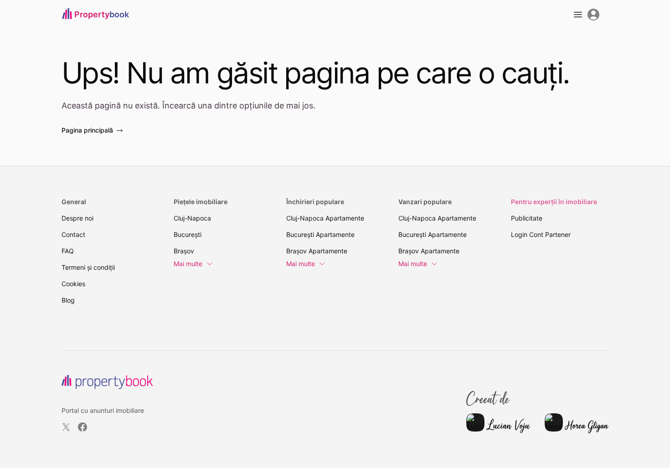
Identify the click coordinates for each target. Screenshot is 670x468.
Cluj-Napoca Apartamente (325, 218)
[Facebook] (82, 427)
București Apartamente (320, 234)
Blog (68, 300)
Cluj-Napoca (192, 218)
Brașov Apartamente (316, 251)
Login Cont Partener (541, 234)
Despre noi (77, 218)
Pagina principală (87, 130)
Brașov (184, 251)
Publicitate (526, 218)
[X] (66, 427)
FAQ (68, 251)
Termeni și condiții (88, 267)
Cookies (73, 284)
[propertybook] (107, 382)
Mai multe (188, 263)
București (187, 234)
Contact (73, 234)
